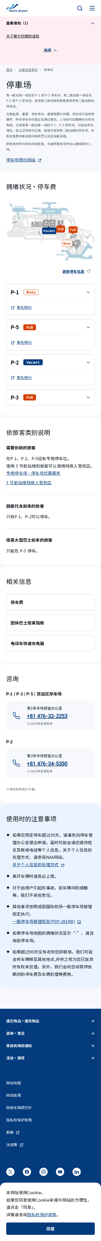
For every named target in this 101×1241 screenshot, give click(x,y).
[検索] (80, 8)
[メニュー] (92, 8)
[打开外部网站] (10, 1173)
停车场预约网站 (20, 160)
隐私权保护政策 (41, 1214)
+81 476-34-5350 (47, 763)
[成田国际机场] (16, 8)
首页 (9, 69)
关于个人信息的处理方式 (35, 864)
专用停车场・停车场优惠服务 (33, 473)
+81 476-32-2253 (47, 716)
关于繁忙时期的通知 (22, 36)
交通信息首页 (28, 69)
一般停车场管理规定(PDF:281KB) (43, 921)
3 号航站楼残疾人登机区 (29, 482)
